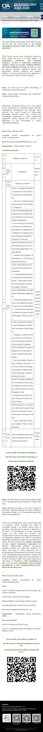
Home (5, 17)
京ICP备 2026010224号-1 (21, 730)
